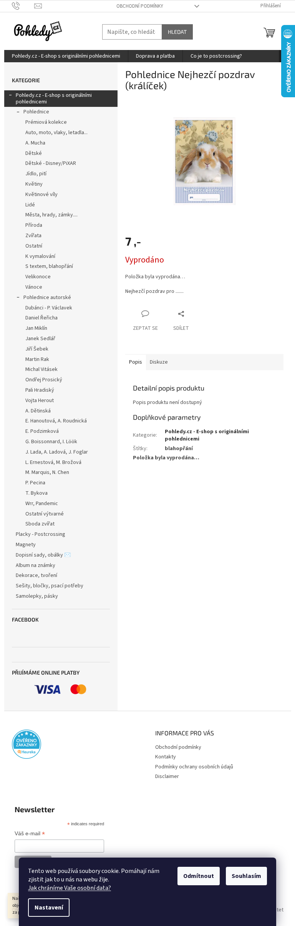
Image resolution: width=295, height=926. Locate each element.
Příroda (33, 225)
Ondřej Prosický (43, 380)
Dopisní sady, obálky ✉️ (43, 555)
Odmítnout (198, 876)
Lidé (30, 205)
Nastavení (49, 907)
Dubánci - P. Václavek (48, 308)
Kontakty (165, 757)
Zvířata (33, 235)
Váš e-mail (30, 834)
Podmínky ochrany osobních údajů (194, 767)
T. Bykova (36, 493)
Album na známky (35, 565)
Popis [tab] (135, 362)
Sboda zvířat (40, 524)
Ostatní (33, 246)
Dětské (33, 153)
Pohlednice (36, 112)
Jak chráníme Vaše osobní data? (69, 888)
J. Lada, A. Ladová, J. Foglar (56, 452)
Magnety (26, 545)
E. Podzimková (42, 431)
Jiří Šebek (36, 349)
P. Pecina (35, 483)
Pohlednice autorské (47, 297)
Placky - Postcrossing (40, 534)
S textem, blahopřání (49, 266)
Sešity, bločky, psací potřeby (49, 586)
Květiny (34, 184)
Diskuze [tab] (159, 362)
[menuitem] (66, 56)
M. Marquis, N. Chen (47, 472)
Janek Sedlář (40, 338)
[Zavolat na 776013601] (23, 5)
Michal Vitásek (41, 369)
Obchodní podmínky (139, 6)
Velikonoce (38, 277)
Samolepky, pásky (37, 596)
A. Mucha (35, 143)
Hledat (177, 31)
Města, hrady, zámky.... (51, 215)
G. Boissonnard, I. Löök (51, 442)
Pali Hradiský (39, 390)
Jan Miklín (36, 328)
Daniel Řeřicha (41, 318)
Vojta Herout (39, 400)
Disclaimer (167, 776)
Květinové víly (41, 194)
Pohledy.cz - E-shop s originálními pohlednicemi (54, 98)
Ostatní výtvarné (44, 514)
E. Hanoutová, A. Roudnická (56, 421)
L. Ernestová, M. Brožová (53, 462)
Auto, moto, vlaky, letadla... (56, 132)
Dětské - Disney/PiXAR (50, 163)
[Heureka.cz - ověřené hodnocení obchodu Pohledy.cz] (26, 744)
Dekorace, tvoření (36, 575)
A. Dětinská (38, 411)
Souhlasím (246, 876)
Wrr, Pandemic (41, 503)
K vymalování (40, 256)
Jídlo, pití (35, 174)
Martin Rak (37, 359)
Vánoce (33, 287)
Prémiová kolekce (46, 122)
